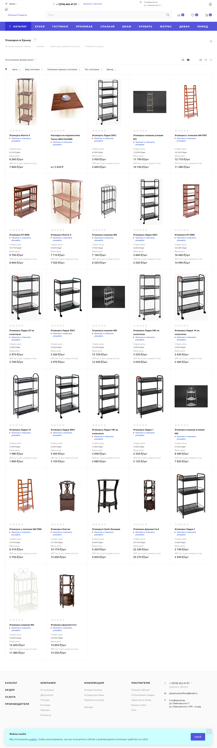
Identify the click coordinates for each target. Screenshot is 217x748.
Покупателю (140, 682)
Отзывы (45, 699)
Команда (45, 704)
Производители (17, 703)
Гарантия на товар (94, 699)
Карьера (45, 709)
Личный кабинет (140, 689)
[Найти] (168, 14)
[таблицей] (211, 59)
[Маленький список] (183, 59)
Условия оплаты (93, 689)
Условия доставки (94, 694)
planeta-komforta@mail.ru (183, 693)
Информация (94, 682)
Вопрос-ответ (138, 704)
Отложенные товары (143, 694)
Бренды (88, 706)
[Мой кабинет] (210, 4)
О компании (47, 689)
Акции (10, 689)
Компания (48, 682)
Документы (47, 694)
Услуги (10, 696)
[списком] (205, 59)
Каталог (11, 682)
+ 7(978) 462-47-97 (66, 4)
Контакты (46, 714)
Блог (134, 709)
